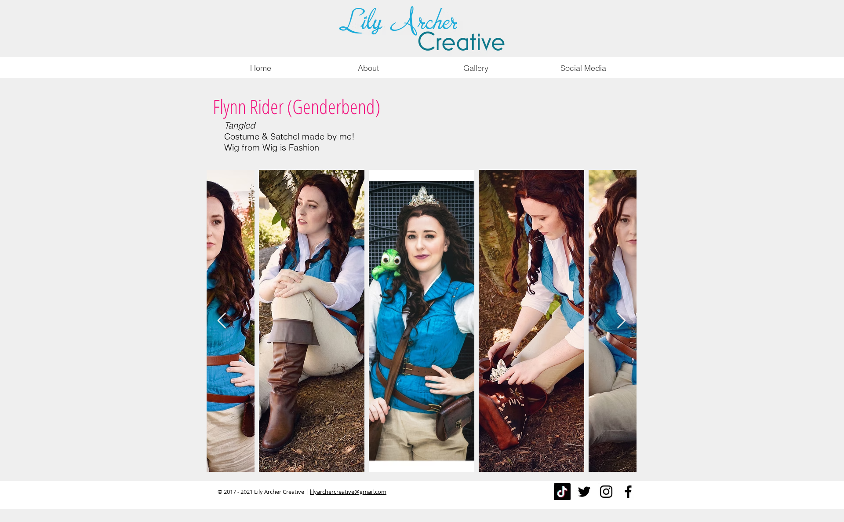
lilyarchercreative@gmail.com (348, 492)
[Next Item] (621, 321)
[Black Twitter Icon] (584, 491)
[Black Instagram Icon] (606, 491)
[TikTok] (562, 491)
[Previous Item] (222, 321)
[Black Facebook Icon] (628, 491)
